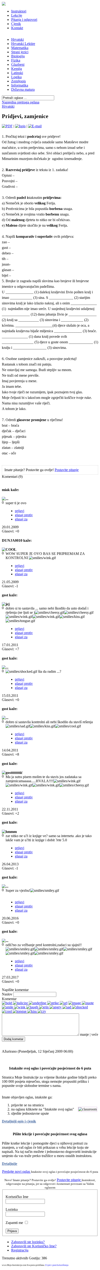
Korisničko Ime (17, 1197)
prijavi (19, 511)
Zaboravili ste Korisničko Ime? (34, 1246)
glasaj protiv (24, 515)
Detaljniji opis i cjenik (19, 1121)
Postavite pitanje (67, 470)
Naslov (7, 994)
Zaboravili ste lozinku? (28, 1242)
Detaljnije (9, 1164)
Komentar (9, 999)
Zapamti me (14, 1223)
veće (94, 1034)
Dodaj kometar (13, 1039)
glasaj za (21, 519)
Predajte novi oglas (16, 1171)
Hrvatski (8, 106)
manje (84, 1034)
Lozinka (12, 1209)
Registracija (19, 1250)
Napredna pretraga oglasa (20, 102)
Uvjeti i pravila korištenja (56, 1265)
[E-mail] (35, 126)
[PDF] (7, 126)
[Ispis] (20, 126)
